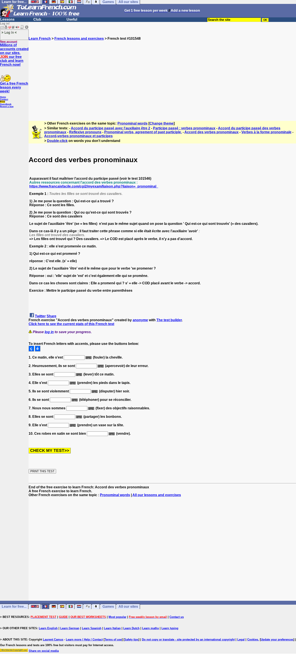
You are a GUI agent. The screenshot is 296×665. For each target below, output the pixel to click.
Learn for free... (14, 606)
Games (108, 606)
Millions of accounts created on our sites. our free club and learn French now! (14, 54)
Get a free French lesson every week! (14, 87)
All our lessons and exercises (156, 495)
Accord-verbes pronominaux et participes (78, 136)
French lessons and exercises (79, 38)
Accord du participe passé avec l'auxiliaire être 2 (110, 128)
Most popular (117, 617)
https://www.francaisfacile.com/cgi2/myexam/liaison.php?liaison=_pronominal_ (93, 186)
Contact (4, 99)
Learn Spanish (91, 628)
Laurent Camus (53, 639)
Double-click (57, 141)
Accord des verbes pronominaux (211, 132)
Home (3, 97)
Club (37, 19)
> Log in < (9, 32)
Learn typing (169, 628)
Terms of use (113, 639)
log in (49, 332)
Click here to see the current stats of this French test (71, 324)
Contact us (176, 617)
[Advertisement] (162, 78)
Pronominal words (132, 123)
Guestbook (5, 104)
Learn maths (150, 628)
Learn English (48, 628)
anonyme (140, 320)
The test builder (169, 320)
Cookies (252, 639)
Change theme (162, 123)
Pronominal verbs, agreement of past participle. (143, 132)
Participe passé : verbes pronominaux (184, 128)
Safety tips (131, 639)
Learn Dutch (131, 628)
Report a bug (6, 106)
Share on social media (44, 650)
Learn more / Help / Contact (84, 639)
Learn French (40, 38)
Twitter (40, 316)
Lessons (7, 19)
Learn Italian (112, 628)
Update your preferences (277, 639)
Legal (241, 639)
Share (51, 316)
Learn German (69, 628)
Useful (72, 19)
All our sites (128, 606)
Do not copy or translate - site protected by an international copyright (188, 639)
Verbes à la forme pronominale (266, 132)
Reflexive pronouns (85, 132)
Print (2, 101)
